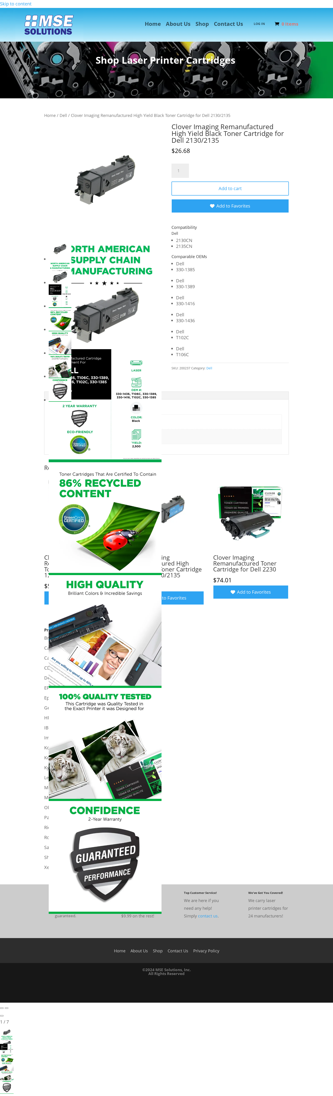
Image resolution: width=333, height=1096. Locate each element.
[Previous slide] (2, 1008)
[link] (49, 39)
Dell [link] (63, 115)
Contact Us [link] (228, 24)
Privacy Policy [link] (206, 950)
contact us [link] (208, 916)
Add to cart (230, 188)
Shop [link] (202, 24)
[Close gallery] (2, 1015)
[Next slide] (6, 1008)
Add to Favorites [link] (233, 206)
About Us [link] (178, 24)
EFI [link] (47, 688)
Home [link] (153, 24)
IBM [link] (48, 728)
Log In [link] (259, 24)
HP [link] (47, 718)
